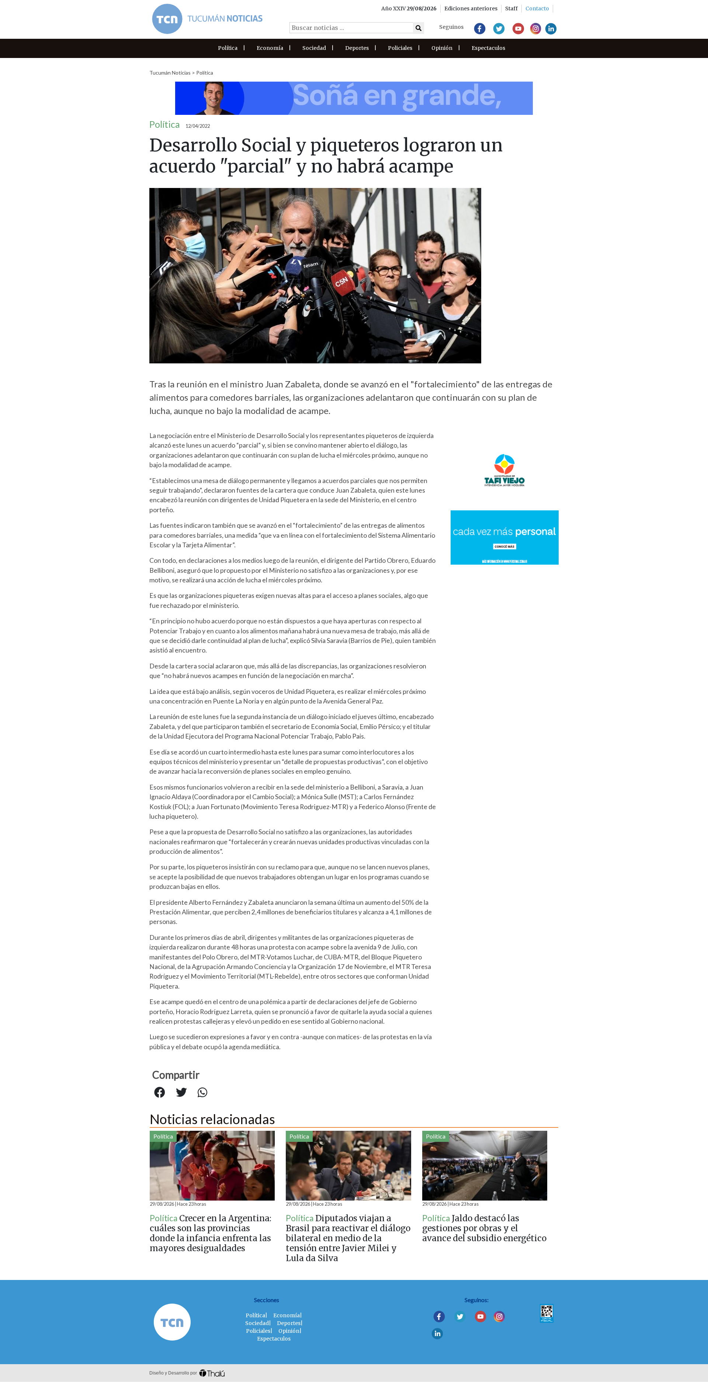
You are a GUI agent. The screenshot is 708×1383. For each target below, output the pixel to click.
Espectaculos (488, 48)
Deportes (357, 48)
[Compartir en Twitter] (181, 1092)
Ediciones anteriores (470, 8)
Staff (511, 8)
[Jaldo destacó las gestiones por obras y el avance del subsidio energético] (484, 1166)
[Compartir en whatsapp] (202, 1092)
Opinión (441, 48)
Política (227, 48)
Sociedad (314, 48)
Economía (270, 48)
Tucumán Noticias (170, 72)
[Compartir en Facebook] (159, 1092)
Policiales (400, 48)
